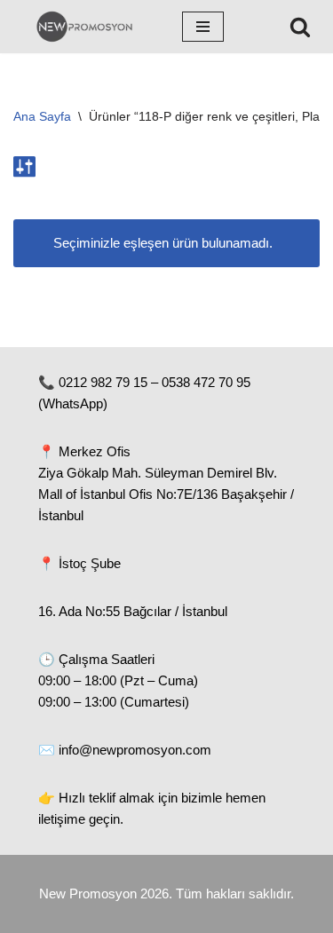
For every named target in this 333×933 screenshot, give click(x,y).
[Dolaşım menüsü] (203, 27)
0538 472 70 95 (206, 382)
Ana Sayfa (42, 116)
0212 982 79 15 (103, 382)
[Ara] (300, 26)
